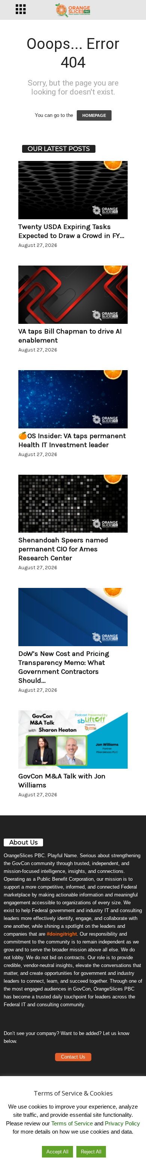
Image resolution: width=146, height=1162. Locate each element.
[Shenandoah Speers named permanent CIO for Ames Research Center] (73, 504)
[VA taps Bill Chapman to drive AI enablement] (73, 295)
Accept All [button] (57, 1152)
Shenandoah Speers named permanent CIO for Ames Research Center (63, 549)
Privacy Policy (122, 1123)
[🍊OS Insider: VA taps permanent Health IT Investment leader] (73, 399)
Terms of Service (72, 1123)
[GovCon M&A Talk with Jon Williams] (73, 739)
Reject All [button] (91, 1152)
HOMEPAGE (94, 115)
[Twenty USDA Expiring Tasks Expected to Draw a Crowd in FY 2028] (73, 190)
